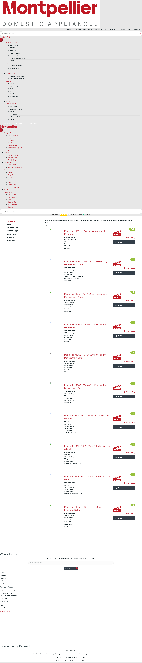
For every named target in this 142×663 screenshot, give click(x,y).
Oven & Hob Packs (15, 99)
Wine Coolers (14, 55)
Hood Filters (14, 106)
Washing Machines (16, 66)
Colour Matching (5, 598)
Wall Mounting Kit (16, 109)
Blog (105, 29)
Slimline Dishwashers (17, 78)
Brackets (13, 119)
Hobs (11, 91)
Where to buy (130, 238)
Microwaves (14, 96)
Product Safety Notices (8, 596)
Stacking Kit (14, 114)
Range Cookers (15, 86)
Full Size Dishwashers (17, 76)
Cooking (9, 81)
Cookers (13, 83)
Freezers (13, 50)
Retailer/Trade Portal (133, 29)
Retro (12, 61)
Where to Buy (98, 29)
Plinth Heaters (15, 117)
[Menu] (1, 40)
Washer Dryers (15, 68)
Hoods (12, 94)
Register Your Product (8, 591)
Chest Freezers (15, 53)
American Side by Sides (17, 58)
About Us (70, 29)
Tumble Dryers (15, 71)
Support (90, 29)
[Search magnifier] (140, 33)
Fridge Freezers (15, 45)
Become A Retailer (81, 29)
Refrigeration (11, 43)
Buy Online (118, 242)
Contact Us (122, 29)
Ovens (12, 89)
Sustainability (113, 29)
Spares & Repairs (6, 593)
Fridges (12, 48)
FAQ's (2, 605)
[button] (1, 37)
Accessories (11, 104)
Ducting (12, 111)
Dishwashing (11, 73)
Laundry (9, 63)
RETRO (8, 101)
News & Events (5, 608)
